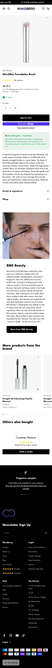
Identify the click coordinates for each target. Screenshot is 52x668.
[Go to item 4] (30, 494)
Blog (4, 560)
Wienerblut (33, 627)
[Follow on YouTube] (17, 635)
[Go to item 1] (21, 494)
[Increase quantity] (15, 108)
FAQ (4, 590)
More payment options (26, 128)
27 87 (31, 593)
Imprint (31, 564)
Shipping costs (13, 89)
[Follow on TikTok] (23, 635)
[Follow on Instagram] (10, 635)
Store (5, 556)
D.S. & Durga (34, 610)
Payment (6, 599)
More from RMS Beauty (22, 329)
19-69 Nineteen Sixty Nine (37, 587)
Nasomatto (33, 623)
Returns (5, 607)
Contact (5, 547)
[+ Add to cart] (37, 389)
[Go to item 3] (27, 494)
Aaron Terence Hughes (37, 597)
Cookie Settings (35, 556)
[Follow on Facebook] (4, 635)
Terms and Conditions (37, 547)
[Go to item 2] (24, 494)
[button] (8, 80)
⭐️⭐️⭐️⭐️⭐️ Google (11, 569)
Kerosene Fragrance (36, 619)
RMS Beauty (7, 70)
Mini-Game (7, 564)
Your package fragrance (12, 586)
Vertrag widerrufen (36, 569)
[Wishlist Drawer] (43, 8)
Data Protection (34, 560)
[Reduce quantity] (6, 108)
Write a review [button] (26, 452)
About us (6, 551)
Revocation (33, 551)
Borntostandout (34, 601)
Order (5, 594)
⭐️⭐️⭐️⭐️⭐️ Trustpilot (12, 573)
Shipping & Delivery (10, 603)
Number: (6, 103)
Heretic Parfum (34, 614)
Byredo (31, 606)
